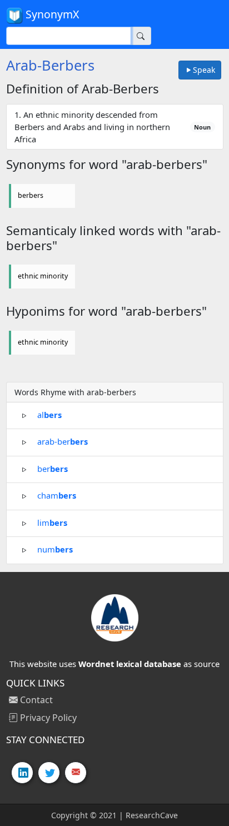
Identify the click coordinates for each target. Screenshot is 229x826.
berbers (30, 195)
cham (56, 495)
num (55, 549)
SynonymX (51, 14)
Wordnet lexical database (129, 663)
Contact (35, 700)
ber (52, 468)
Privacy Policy (47, 717)
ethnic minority (43, 276)
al (49, 414)
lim (52, 522)
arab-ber (62, 441)
